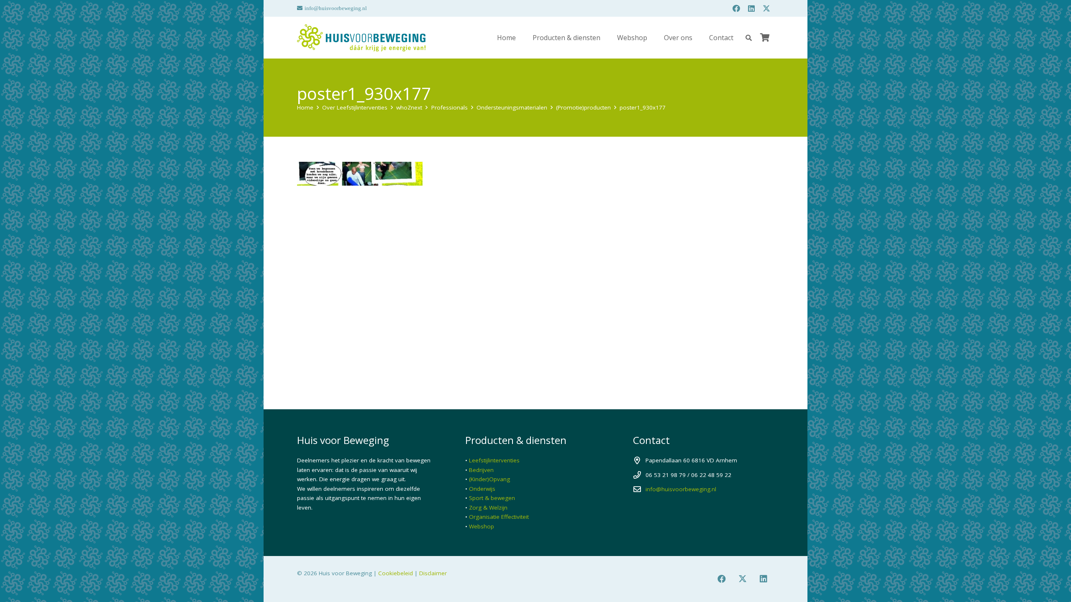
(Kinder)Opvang (489, 479)
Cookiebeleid (395, 573)
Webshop (481, 526)
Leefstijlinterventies (494, 460)
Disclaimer (433, 573)
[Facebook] (736, 8)
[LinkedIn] (751, 8)
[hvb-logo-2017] (361, 37)
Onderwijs (482, 488)
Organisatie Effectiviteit (499, 516)
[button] (749, 38)
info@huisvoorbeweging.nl (681, 489)
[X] (766, 8)
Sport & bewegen (492, 498)
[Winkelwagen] (765, 38)
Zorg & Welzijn (488, 507)
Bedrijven (481, 470)
